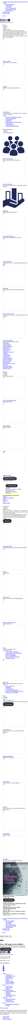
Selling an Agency (7, 368)
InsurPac (5, 571)
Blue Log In (8, 493)
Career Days (6, 350)
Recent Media (6, 781)
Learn (4, 28)
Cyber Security (6, 357)
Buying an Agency (7, 349)
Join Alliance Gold (10, 490)
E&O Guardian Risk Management (13, 122)
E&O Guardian (6, 362)
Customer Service (7, 355)
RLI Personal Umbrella (8, 498)
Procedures (5, 364)
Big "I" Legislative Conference (13, 656)
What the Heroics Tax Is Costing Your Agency (14, 911)
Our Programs (9, 5)
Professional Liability (7, 367)
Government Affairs (7, 546)
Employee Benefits (7, 359)
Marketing (8, 992)
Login (4, 15)
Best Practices (6, 348)
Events (4, 647)
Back (6, 26)
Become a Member (10, 4)
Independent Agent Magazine (12, 126)
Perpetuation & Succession (9, 363)
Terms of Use (6, 1018)
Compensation (6, 354)
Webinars (5, 86)
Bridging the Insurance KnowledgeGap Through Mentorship (11, 908)
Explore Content (6, 61)
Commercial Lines (10, 124)
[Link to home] (5, 21)
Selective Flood (6, 503)
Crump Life (5, 500)
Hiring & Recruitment (8, 158)
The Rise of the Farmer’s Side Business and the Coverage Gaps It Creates (14, 904)
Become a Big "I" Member (12, 692)
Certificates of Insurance (8, 352)
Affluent (5, 496)
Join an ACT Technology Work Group (14, 691)
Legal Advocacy (9, 978)
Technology (5, 288)
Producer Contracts (7, 366)
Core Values (8, 6)
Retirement (5, 210)
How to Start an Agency (8, 313)
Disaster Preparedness (8, 358)
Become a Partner (10, 983)
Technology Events (10, 658)
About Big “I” (9, 974)
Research (5, 807)
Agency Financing (7, 345)
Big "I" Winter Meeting (11, 655)
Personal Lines (9, 123)
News (4, 699)
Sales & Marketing (7, 261)
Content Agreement (7, 1019)
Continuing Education (11, 118)
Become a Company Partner (9, 622)
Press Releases (6, 833)
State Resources (9, 10)
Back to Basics (9, 119)
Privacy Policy (6, 1016)
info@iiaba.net (6, 963)
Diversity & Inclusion (8, 340)
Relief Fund (5, 682)
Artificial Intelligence (7, 346)
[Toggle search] (2, 936)
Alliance (5, 997)
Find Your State (6, 13)
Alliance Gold (9, 1000)
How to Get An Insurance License (13, 117)
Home (4, 973)
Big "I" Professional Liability (9, 400)
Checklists (5, 353)
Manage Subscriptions (8, 756)
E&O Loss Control (7, 361)
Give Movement (9, 688)
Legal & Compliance (7, 184)
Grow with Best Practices (8, 236)
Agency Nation (6, 729)
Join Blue (8, 488)
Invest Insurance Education (12, 690)
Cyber (4, 451)
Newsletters (5, 859)
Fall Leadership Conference (12, 651)
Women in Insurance (10, 654)
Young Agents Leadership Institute (13, 653)
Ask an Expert (6, 112)
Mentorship (8, 121)
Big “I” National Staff (11, 8)
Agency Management (8, 132)
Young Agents (6, 597)
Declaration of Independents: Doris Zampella (14, 913)
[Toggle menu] (7, 936)
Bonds (4, 499)
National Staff (9, 977)
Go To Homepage (6, 949)
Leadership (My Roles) (11, 9)
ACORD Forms (6, 344)
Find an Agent (6, 12)
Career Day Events (10, 686)
